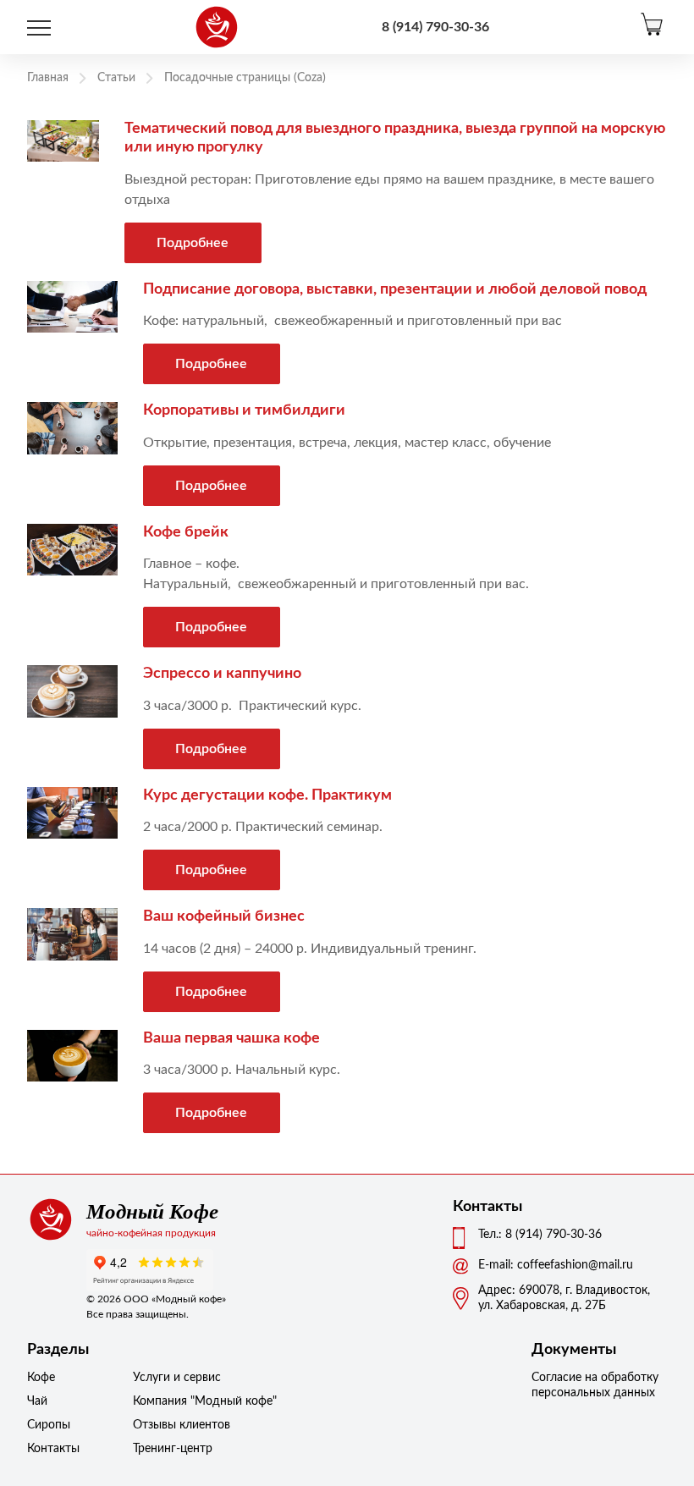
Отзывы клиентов (175, 1425)
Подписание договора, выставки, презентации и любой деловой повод (395, 289)
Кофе (41, 1378)
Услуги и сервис (175, 1378)
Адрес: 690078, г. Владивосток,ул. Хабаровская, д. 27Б (564, 1298)
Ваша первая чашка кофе (231, 1038)
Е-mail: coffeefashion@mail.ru (555, 1265)
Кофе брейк (186, 532)
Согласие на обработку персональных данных (595, 1385)
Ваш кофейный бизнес (224, 916)
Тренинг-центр (172, 1449)
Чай (37, 1401)
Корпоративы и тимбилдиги (244, 410)
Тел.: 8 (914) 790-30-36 (540, 1235)
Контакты (53, 1449)
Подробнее (193, 243)
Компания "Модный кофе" (175, 1401)
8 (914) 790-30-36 (435, 27)
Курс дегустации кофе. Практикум (267, 795)
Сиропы (48, 1425)
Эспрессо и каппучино (222, 673)
